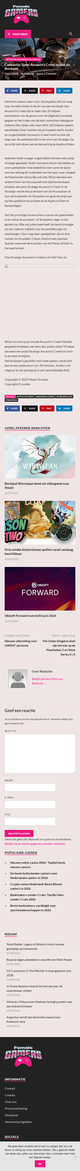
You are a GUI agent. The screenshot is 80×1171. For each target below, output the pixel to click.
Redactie (29, 73)
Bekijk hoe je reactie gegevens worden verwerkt (35, 843)
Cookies (10, 1095)
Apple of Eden (25, 396)
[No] (75, 1156)
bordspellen (64, 396)
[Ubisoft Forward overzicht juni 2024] (40, 590)
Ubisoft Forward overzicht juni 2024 (30, 616)
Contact (10, 1088)
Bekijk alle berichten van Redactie (47, 681)
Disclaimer (11, 1115)
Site (7, 814)
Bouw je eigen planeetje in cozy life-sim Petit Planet (39, 959)
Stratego (11, 400)
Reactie (11, 731)
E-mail (9, 797)
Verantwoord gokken (18, 1121)
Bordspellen (25, 59)
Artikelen (11, 59)
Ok (40, 1163)
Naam (9, 780)
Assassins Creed (45, 396)
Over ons (11, 1101)
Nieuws (36, 59)
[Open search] (70, 34)
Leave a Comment (46, 73)
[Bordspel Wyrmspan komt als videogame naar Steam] (40, 457)
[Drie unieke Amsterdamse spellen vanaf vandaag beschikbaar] (40, 524)
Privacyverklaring (16, 1108)
